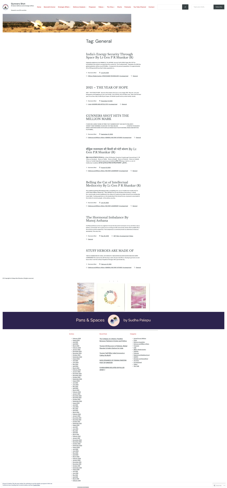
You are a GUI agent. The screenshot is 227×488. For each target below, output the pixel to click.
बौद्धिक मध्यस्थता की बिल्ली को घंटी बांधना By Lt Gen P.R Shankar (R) (111, 150)
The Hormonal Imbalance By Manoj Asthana (107, 219)
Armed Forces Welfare (140, 338)
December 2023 (77, 373)
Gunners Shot (18, 3)
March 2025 (76, 346)
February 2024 (77, 370)
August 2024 (76, 359)
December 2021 (77, 418)
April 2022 (75, 410)
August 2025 (76, 340)
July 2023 (75, 383)
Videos (131, 236)
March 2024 (76, 368)
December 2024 (77, 351)
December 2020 (77, 440)
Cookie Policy (36, 485)
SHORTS (136, 357)
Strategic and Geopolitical (141, 359)
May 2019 (75, 475)
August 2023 (76, 381)
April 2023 (75, 388)
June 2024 (75, 362)
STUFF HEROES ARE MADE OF (110, 250)
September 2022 (77, 401)
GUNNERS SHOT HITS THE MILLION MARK (107, 117)
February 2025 (77, 347)
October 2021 (76, 421)
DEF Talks (116, 236)
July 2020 (75, 449)
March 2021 (76, 434)
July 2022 (75, 405)
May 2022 (75, 408)
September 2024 (77, 357)
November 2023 (77, 375)
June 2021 (75, 429)
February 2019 (77, 480)
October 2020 (76, 443)
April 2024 (75, 366)
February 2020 (77, 458)
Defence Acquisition (139, 342)
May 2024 (75, 364)
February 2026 (77, 338)
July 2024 (75, 360)
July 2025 (75, 342)
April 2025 (75, 344)
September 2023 (77, 379)
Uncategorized (123, 76)
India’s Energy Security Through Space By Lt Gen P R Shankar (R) (109, 56)
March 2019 (76, 478)
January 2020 (76, 460)
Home (39, 7)
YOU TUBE (136, 366)
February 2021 (76, 436)
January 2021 (76, 438)
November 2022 (77, 397)
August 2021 (76, 425)
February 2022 (77, 414)
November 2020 (77, 442)
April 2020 (75, 455)
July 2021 (75, 427)
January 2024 (76, 371)
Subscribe (219, 7)
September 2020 (77, 445)
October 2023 (76, 377)
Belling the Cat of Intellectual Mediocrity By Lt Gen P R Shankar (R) (113, 184)
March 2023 (76, 390)
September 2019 (77, 467)
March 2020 (76, 456)
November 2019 (77, 464)
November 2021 (77, 419)
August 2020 (76, 447)
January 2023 (76, 394)
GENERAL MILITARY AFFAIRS (113, 137)
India (89, 104)
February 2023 (77, 392)
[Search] (185, 7)
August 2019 (76, 469)
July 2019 (75, 471)
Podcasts (136, 353)
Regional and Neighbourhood (142, 355)
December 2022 (77, 395)
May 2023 (75, 386)
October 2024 (76, 355)
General (135, 76)
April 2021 (75, 432)
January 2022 (76, 416)
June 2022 (75, 406)
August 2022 (76, 403)
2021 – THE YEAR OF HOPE (107, 87)
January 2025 (76, 349)
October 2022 (76, 399)
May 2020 (75, 453)
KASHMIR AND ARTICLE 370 (100, 104)
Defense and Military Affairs (96, 137)
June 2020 (76, 451)
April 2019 (75, 477)
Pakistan (136, 351)
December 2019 (77, 462)
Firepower (136, 346)
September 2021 (77, 423)
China (135, 340)
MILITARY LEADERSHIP (112, 171)
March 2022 (76, 412)
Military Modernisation (95, 76)
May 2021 (75, 431)
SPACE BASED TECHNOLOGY (110, 76)
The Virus (136, 360)
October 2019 (76, 466)
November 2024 (77, 353)
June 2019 (75, 473)
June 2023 (75, 384)
